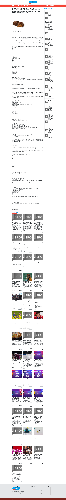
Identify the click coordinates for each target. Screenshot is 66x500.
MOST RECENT (17, 5)
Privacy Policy (52, 499)
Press (33, 487)
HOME (13, 5)
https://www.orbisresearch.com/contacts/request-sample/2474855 (31, 40)
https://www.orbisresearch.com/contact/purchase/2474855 (32, 122)
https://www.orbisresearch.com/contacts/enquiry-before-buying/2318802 (28, 196)
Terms (48, 499)
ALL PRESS (21, 5)
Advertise (33, 488)
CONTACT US (26, 5)
